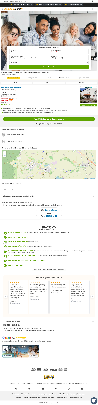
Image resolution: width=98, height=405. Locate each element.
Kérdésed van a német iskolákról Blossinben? (17, 202)
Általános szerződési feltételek (21, 394)
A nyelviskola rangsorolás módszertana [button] (49, 124)
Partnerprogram (62, 397)
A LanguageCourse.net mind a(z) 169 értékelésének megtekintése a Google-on (27, 341)
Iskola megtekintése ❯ (88, 105)
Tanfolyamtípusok (33, 77)
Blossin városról (64, 77)
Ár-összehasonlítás (13, 77)
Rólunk (65, 394)
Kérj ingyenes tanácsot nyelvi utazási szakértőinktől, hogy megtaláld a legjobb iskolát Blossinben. (32, 205)
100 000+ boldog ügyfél (75, 4)
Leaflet (85, 178)
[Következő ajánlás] (92, 296)
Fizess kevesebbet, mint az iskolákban (50, 4)
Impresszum (81, 394)
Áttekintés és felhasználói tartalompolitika (28, 397)
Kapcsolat (72, 394)
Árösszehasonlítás (49, 67)
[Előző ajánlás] (6, 296)
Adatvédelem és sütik (55, 394)
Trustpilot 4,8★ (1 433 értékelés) (22, 4)
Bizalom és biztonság (48, 397)
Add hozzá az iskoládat (75, 397)
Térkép (49, 77)
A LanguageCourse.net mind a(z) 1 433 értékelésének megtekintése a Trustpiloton (28, 330)
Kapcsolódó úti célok (84, 77)
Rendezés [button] (50, 83)
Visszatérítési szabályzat (39, 394)
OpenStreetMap (92, 178)
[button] (1, 1)
